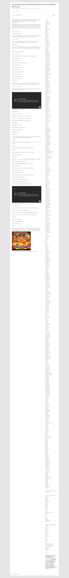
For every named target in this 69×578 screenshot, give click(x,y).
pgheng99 (46, 244)
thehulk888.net (47, 345)
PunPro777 (46, 266)
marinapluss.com (47, 193)
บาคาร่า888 (46, 427)
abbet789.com (47, 41)
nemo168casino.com (48, 214)
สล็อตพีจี (46, 452)
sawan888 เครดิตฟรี (48, 293)
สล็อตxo (46, 451)
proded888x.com (47, 260)
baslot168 (46, 75)
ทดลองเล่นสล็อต (47, 415)
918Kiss (46, 32)
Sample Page (17, 11)
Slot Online (46, 314)
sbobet (46, 295)
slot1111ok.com (47, 315)
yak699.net (46, 399)
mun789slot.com (47, 207)
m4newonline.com (47, 188)
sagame (46, 288)
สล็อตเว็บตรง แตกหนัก (48, 461)
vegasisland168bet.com (48, 373)
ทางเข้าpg (46, 424)
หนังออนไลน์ (47, 468)
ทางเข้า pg (46, 419)
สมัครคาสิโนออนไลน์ (48, 436)
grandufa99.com (47, 140)
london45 (46, 178)
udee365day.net (47, 357)
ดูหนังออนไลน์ (47, 410)
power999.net (47, 258)
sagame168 (47, 289)
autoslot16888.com (48, 69)
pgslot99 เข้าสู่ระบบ (50, 560)
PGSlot (46, 245)
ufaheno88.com (47, 363)
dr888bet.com (47, 102)
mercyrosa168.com (48, 200)
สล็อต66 (46, 444)
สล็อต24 (46, 441)
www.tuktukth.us (47, 393)
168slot (46, 25)
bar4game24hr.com (48, 73)
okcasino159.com (47, 222)
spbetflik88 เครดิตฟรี (50, 561)
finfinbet (13, 35)
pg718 (46, 241)
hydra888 (46, 155)
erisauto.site (47, 108)
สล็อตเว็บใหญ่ (47, 463)
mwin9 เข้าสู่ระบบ (49, 559)
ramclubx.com (47, 275)
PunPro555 (46, 262)
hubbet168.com (47, 153)
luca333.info (47, 181)
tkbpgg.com (47, 348)
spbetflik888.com (47, 323)
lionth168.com (47, 174)
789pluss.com (47, 30)
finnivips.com (47, 118)
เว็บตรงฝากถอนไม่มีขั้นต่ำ (48, 477)
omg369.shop (47, 224)
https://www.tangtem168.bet (49, 512)
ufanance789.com (47, 366)
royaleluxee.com (47, 284)
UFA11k (46, 359)
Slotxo (46, 561)
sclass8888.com (47, 297)
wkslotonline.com (47, 391)
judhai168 (46, 166)
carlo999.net (47, 93)
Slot (45, 313)
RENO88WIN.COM (47, 278)
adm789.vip (47, 47)
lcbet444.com (47, 173)
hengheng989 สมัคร (48, 557)
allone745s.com (47, 52)
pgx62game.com (47, 253)
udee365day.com (47, 356)
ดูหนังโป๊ (46, 513)
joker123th (46, 165)
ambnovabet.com (47, 56)
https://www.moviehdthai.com (49, 546)
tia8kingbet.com (47, 346)
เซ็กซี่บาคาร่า (47, 476)
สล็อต (46, 438)
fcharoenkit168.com (48, 114)
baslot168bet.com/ (48, 77)
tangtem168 (47, 339)
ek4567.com (47, 104)
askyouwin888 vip (47, 65)
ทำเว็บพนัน (46, 425)
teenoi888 (46, 340)
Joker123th (50, 558)
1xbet (46, 514)
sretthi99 (46, 328)
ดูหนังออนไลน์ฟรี (47, 411)
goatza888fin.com (47, 137)
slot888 (46, 505)
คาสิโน (46, 403)
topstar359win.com (48, 353)
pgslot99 (46, 249)
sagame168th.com (47, 292)
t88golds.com (47, 338)
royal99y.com (47, 283)
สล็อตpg (46, 450)
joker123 (46, 497)
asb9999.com (47, 61)
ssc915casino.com (47, 330)
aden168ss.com (47, 44)
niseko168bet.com (47, 219)
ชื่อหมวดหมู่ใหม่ (47, 406)
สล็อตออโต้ (46, 458)
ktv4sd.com (46, 172)
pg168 (46, 240)
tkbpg (46, 562)
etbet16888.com (47, 109)
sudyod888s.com (47, 336)
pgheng (46, 243)
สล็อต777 (46, 445)
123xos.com (47, 21)
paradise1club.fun (48, 231)
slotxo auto (46, 320)
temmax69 (46, 341)
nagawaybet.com (47, 210)
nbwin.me (46, 213)
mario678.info (47, 197)
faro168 (46, 113)
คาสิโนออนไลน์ (51, 562)
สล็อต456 (46, 442)
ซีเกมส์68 (46, 407)
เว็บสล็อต (46, 480)
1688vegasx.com (47, 23)
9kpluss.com (47, 38)
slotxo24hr (46, 322)
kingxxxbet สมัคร (54, 558)
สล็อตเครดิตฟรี (47, 459)
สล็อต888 (46, 446)
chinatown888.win (47, 96)
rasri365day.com (47, 277)
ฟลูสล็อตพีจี (46, 433)
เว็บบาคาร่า (46, 547)
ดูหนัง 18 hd (46, 408)
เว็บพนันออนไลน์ (47, 479)
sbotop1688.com (47, 296)
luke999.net (47, 187)
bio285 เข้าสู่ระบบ (54, 555)
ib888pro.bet (47, 158)
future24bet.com (47, 128)
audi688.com (47, 66)
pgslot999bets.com (48, 251)
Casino (46, 94)
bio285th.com (47, 85)
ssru (46, 331)
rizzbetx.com (47, 280)
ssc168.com (47, 329)
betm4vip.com (47, 82)
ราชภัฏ (46, 435)
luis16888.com (47, 183)
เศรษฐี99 (46, 485)
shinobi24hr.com (47, 303)
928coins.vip (47, 35)
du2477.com (47, 103)
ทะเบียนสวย (46, 417)
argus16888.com (47, 60)
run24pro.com (47, 285)
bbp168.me (46, 78)
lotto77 (46, 180)
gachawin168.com (47, 129)
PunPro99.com (47, 268)
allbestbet (46, 49)
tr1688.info (46, 354)
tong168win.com (47, 350)
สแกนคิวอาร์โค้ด (47, 467)
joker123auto (47, 164)
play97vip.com (47, 254)
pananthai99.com (47, 227)
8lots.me (46, 31)
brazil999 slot (47, 91)
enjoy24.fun (47, 105)
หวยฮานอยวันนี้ (47, 471)
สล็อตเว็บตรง (47, 460)
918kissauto (47, 33)
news (46, 216)
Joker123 (46, 163)
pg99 (46, 242)
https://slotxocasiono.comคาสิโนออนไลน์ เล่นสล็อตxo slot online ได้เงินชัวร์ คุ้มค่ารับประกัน (34, 6)
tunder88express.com (48, 355)
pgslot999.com (47, 250)
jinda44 (46, 503)
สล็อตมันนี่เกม (47, 454)
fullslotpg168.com (47, 126)
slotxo (46, 319)
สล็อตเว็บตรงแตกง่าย (48, 462)
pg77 (46, 538)
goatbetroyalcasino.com (48, 136)
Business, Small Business (49, 92)
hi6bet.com (46, 146)
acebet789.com (47, 42)
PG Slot (46, 234)
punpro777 (46, 548)
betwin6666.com (47, 83)
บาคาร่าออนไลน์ (47, 428)
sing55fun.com (47, 304)
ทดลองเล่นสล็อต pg (47, 416)
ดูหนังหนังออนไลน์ (47, 409)
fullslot (46, 123)
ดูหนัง (46, 528)
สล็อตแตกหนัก (47, 464)
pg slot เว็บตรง (47, 235)
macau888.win (47, 192)
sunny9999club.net (48, 337)
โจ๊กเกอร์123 (47, 487)
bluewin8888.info (47, 86)
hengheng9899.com (48, 143)
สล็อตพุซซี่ (46, 453)
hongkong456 (47, 149)
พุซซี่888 (46, 432)
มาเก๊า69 (46, 434)
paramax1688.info (47, 232)
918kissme (46, 34)
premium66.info (47, 259)
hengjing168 (47, 145)
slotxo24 (46, 321)
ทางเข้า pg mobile (47, 420)
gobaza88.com (47, 138)
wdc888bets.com (47, 384)
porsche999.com (47, 257)
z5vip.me (46, 400)
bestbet (46, 79)
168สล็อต (46, 26)
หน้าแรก (13, 11)
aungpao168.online (48, 68)
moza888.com (47, 205)
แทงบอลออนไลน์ (47, 486)
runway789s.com (47, 286)
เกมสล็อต (46, 473)
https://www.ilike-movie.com (49, 543)
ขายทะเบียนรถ (47, 402)
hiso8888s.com (47, 147)
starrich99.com (47, 332)
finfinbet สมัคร (15, 174)
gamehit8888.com (47, 130)
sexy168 (46, 298)
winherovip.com (47, 389)
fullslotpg (46, 540)
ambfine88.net (47, 53)
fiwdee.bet (46, 119)
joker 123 (46, 531)
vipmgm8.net (47, 376)
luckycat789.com (47, 182)
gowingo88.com (47, 139)
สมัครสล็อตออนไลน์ (48, 437)
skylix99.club (47, 310)
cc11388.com (47, 95)
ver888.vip (46, 375)
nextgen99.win (47, 217)
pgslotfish (46, 252)
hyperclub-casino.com (48, 156)
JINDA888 (46, 506)
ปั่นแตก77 (46, 429)
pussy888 (46, 508)
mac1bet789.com (47, 191)
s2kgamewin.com (47, 287)
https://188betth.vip (48, 520)
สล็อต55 (46, 443)
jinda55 (46, 162)
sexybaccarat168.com (48, 301)
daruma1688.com (47, 100)
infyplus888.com (47, 161)
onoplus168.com (47, 226)
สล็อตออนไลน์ (47, 529)
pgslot (46, 507)
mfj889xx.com (47, 201)
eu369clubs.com (47, 111)
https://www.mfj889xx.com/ (49, 152)
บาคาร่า (46, 426)
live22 (46, 541)
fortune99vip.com (47, 120)
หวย (45, 470)
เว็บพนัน (46, 478)
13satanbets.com (47, 22)
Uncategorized (47, 368)
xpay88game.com (47, 397)
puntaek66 (46, 269)
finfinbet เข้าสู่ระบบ (29, 251)
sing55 (53, 561)
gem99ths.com (47, 135)
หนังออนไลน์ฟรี (47, 469)
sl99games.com (47, 312)
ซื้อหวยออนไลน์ (47, 549)
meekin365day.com (48, 199)
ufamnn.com (47, 365)
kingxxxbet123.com (48, 170)
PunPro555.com (47, 263)
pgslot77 (46, 248)
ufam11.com (47, 364)
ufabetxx (46, 362)
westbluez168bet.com (48, 388)
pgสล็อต (53, 560)
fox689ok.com (47, 121)
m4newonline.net (47, 190)
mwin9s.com (47, 208)
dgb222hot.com (47, 101)
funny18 (46, 127)
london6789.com (47, 179)
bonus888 (46, 88)
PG (45, 233)
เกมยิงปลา (46, 472)
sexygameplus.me (48, 302)
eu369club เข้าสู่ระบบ (48, 556)
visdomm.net (47, 380)
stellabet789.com (47, 333)
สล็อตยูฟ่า (46, 455)
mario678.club (47, 196)
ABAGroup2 (47, 40)
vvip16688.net (47, 382)
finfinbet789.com (20, 251)
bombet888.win (47, 87)
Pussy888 (46, 271)
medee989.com (47, 198)
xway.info (46, 398)
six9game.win (47, 306)
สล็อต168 (46, 498)
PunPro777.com (47, 267)
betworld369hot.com (48, 84)
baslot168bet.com (47, 76)
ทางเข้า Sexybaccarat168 (48, 423)
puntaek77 (46, 270)
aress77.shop (47, 58)
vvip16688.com (47, 381)
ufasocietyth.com (47, 367)
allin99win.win (47, 50)
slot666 (46, 318)
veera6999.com (47, 371)
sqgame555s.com (47, 327)
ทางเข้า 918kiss (47, 418)
